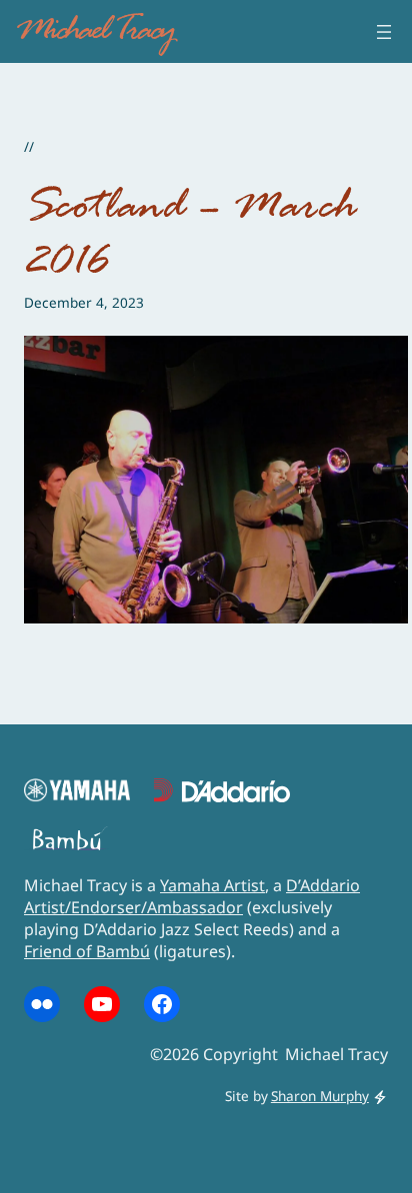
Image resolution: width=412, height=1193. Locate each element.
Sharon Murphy (320, 1095)
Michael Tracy (94, 31)
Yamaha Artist (212, 885)
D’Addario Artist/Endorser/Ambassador (192, 896)
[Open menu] (384, 32)
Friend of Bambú (87, 951)
